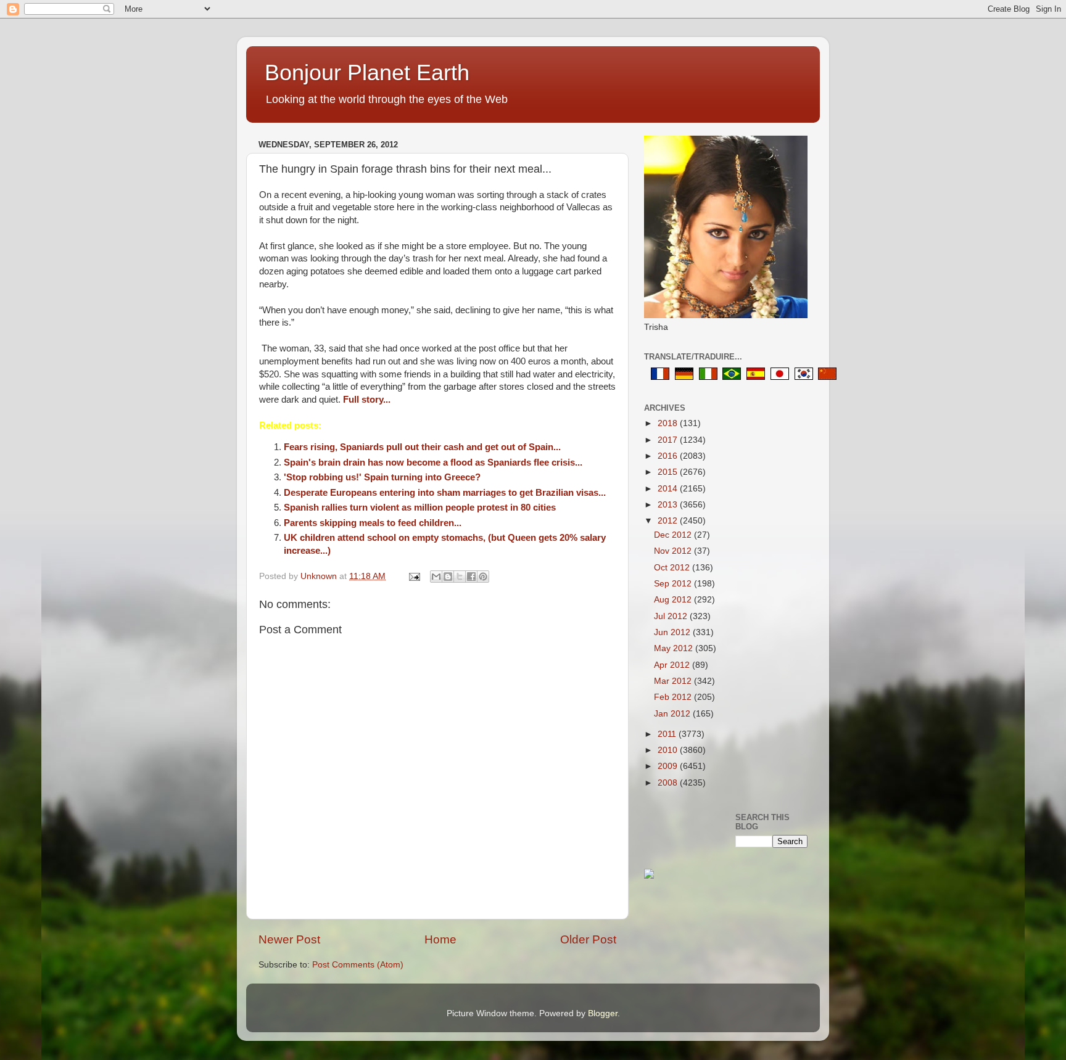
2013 (669, 504)
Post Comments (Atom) (357, 964)
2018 (669, 423)
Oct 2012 (673, 567)
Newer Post (289, 939)
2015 (669, 472)
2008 (669, 782)
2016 (669, 456)
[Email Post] (414, 576)
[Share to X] (459, 576)
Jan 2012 (673, 713)
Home (440, 939)
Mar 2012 (674, 681)
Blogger (603, 1013)
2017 (669, 440)
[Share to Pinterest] (483, 576)
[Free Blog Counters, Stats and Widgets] (649, 876)
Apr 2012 (673, 665)
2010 (669, 750)
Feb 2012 (674, 697)
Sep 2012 (674, 583)
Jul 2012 (672, 616)
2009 (669, 766)
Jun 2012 (673, 632)
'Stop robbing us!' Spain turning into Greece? (382, 477)
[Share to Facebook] (471, 576)
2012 (669, 520)
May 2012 (674, 648)
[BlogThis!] (448, 576)
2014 (669, 488)
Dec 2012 (674, 535)
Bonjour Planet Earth (367, 72)
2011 (668, 734)
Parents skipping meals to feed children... (372, 523)
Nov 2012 (674, 551)
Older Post (588, 939)
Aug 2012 (674, 599)
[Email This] (436, 576)
